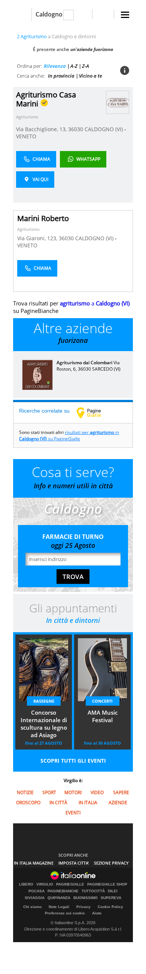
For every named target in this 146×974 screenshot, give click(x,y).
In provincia (61, 75)
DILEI (113, 891)
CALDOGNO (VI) (104, 129)
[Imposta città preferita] (22, 14)
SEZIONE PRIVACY (111, 863)
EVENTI (73, 812)
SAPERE (121, 792)
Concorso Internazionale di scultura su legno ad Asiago (44, 724)
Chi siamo (32, 907)
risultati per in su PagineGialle (69, 435)
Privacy (83, 907)
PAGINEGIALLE (70, 884)
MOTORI (73, 792)
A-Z (73, 66)
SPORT (49, 792)
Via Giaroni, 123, (38, 238)
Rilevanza (55, 66)
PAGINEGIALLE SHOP (107, 884)
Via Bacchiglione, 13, (42, 129)
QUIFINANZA (59, 898)
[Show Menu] (125, 14)
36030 (75, 129)
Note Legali (59, 907)
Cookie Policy (110, 907)
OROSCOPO (28, 802)
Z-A (85, 66)
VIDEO (97, 792)
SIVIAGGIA (35, 898)
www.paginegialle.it (94, 412)
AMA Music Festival (103, 716)
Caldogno (49, 14)
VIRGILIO (44, 884)
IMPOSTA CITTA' (73, 863)
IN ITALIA (88, 802)
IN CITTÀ (58, 802)
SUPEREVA (111, 898)
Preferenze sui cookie (65, 913)
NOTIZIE (25, 792)
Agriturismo (27, 117)
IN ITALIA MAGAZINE (34, 863)
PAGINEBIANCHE (63, 891)
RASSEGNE (43, 701)
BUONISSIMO (85, 898)
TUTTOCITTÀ (93, 891)
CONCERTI (102, 701)
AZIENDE (118, 802)
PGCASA (36, 891)
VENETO (26, 136)
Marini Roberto (43, 218)
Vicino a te (90, 75)
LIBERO (26, 884)
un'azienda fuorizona (91, 49)
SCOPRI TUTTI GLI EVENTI (73, 760)
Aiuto (96, 913)
